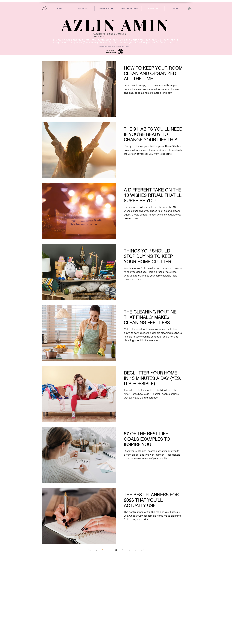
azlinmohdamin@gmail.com (109, 46)
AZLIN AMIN (115, 24)
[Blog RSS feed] (189, 8)
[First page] (89, 550)
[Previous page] (96, 550)
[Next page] (136, 550)
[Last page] (142, 550)
